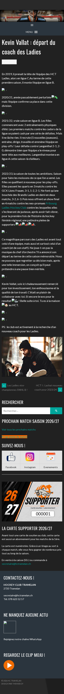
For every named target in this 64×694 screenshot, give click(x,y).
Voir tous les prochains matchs (19, 429)
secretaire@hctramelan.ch (16, 563)
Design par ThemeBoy (12, 684)
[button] (29, 32)
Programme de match (14, 436)
